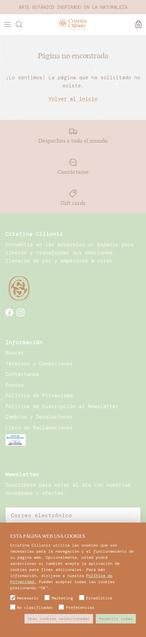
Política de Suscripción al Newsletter (61, 406)
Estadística (99, 598)
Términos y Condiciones (39, 363)
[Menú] (7, 24)
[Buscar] (22, 24)
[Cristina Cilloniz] (73, 24)
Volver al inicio (73, 98)
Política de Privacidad (39, 395)
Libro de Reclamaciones (39, 427)
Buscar (14, 352)
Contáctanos (22, 374)
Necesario (27, 598)
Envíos (14, 385)
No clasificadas (35, 607)
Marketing (62, 598)
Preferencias (80, 607)
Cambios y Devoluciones (39, 416)
